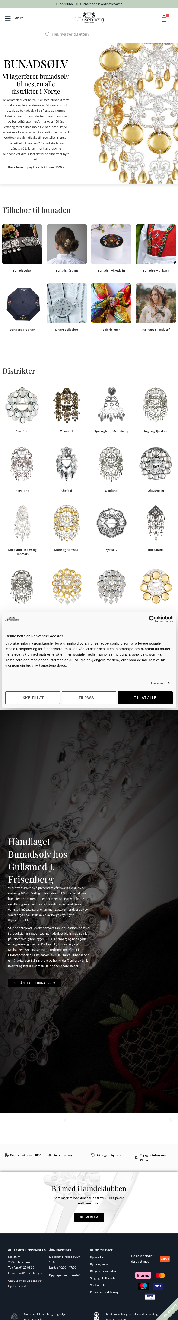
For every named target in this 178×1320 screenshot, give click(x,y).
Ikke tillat (33, 697)
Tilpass (86, 697)
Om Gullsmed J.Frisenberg (25, 1281)
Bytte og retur (99, 1264)
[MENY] (8, 19)
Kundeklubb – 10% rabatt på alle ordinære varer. (89, 4)
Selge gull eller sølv (102, 1278)
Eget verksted (17, 1286)
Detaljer (157, 683)
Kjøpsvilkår (97, 1257)
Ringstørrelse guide (103, 1271)
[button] (65, 1120)
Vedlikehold (97, 1285)
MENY (18, 18)
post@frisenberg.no (30, 1273)
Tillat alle (145, 697)
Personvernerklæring (104, 1292)
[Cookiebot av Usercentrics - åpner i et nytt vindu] (152, 619)
